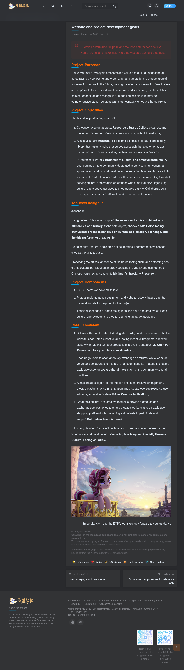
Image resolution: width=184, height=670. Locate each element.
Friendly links (75, 600)
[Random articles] (176, 647)
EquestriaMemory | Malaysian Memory (111, 608)
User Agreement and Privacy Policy (143, 600)
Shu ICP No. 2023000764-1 (81, 614)
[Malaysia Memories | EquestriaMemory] (21, 600)
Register (153, 15)
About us (76, 603)
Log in (143, 15)
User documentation (111, 600)
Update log (90, 603)
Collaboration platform (110, 603)
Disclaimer (91, 600)
